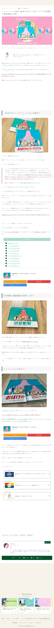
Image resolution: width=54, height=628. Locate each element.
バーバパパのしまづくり (14, 261)
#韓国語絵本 (29, 535)
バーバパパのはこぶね (13, 250)
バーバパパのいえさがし (14, 248)
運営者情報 (15, 622)
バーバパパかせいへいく (14, 266)
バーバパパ (25, 55)
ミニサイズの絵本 (22, 419)
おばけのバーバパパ (13, 155)
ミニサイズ (21, 421)
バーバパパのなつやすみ (14, 263)
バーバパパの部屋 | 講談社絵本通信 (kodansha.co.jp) (27, 183)
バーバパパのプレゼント (14, 258)
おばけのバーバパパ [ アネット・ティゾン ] (24, 273)
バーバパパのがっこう (13, 253)
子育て (8, 618)
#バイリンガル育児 (14, 535)
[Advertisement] (27, 95)
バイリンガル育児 (23, 8)
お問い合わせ (38, 622)
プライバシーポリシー (23, 622)
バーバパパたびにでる (13, 245)
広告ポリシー (31, 622)
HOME (3, 618)
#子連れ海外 (22, 535)
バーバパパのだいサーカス (14, 255)
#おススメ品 (5, 535)
